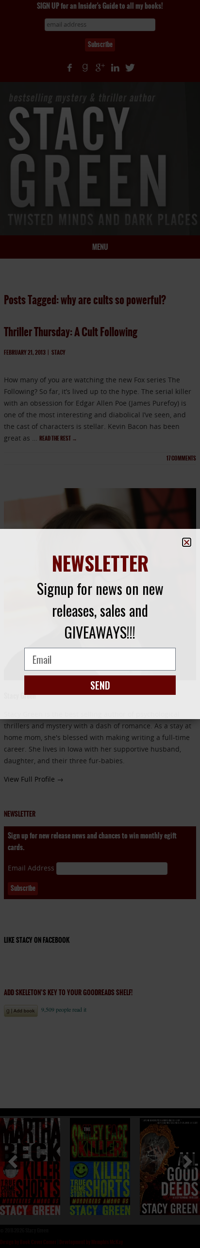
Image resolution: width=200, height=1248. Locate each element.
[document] (100, 624)
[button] (186, 542)
